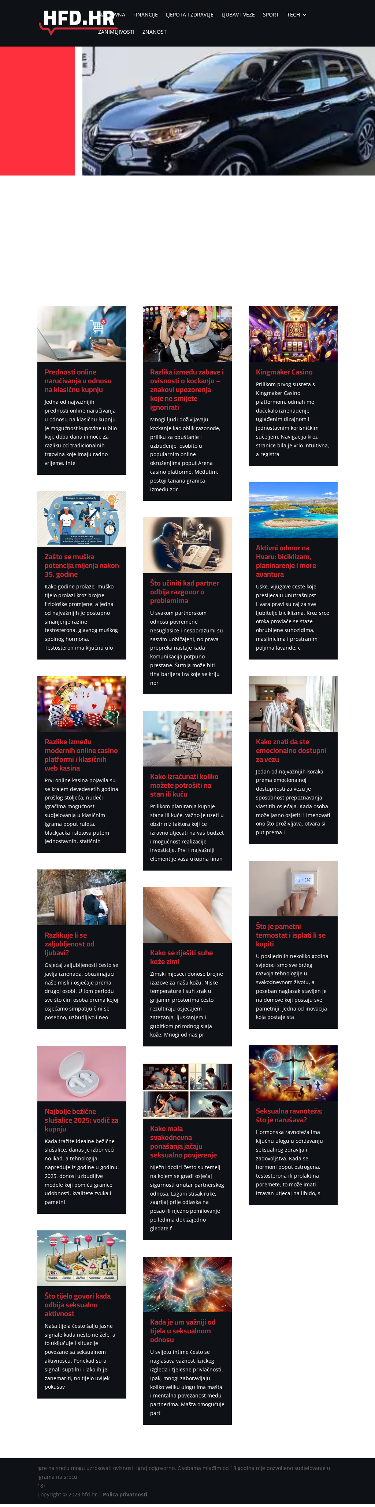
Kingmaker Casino (284, 371)
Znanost (154, 32)
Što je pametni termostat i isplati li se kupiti (291, 934)
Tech (293, 15)
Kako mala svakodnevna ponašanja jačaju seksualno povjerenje (183, 1141)
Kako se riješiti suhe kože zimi (181, 957)
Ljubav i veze (238, 15)
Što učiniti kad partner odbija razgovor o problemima (184, 591)
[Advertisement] (187, 233)
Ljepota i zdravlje (190, 15)
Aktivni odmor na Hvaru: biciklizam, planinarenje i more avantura (286, 561)
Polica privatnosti (125, 1494)
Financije (145, 15)
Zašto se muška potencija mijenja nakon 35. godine (82, 565)
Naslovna (111, 15)
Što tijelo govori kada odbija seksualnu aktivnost (78, 1304)
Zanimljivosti (116, 32)
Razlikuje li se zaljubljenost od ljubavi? (69, 943)
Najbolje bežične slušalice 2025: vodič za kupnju (81, 1119)
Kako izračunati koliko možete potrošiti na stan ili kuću (184, 785)
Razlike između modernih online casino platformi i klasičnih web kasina (81, 755)
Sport (271, 15)
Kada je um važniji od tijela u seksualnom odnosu (183, 1330)
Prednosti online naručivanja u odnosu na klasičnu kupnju (78, 380)
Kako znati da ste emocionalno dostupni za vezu (291, 750)
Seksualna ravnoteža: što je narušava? (289, 1115)
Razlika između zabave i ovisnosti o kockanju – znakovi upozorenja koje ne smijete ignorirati (187, 389)
